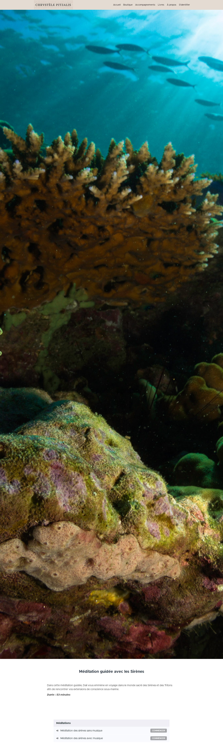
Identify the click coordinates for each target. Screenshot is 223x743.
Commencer (158, 731)
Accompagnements (145, 5)
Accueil (117, 5)
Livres (161, 5)
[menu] (150, 5)
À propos (171, 5)
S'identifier (184, 5)
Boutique (128, 5)
